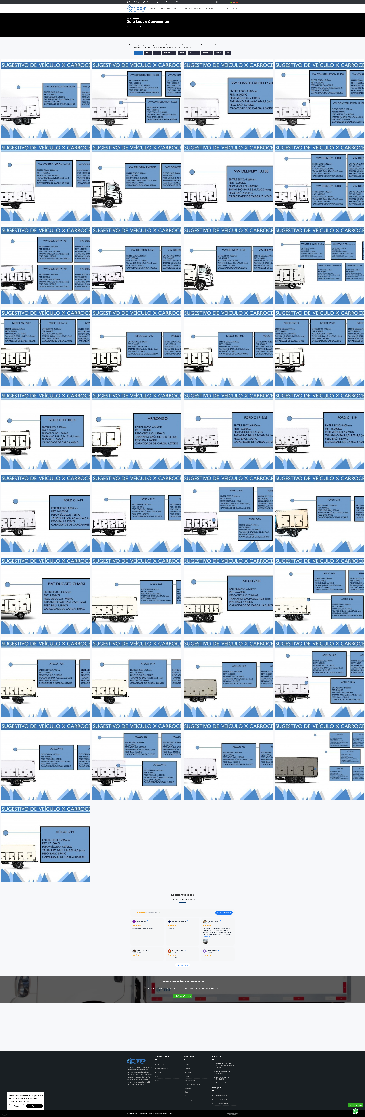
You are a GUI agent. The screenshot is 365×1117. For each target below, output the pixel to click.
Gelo (186, 1092)
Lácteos (187, 1076)
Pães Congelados (190, 1100)
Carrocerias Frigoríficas (169, 8)
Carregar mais (182, 965)
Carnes (187, 1065)
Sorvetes (188, 1088)
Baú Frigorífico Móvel (220, 1096)
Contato (234, 8)
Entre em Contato (183, 996)
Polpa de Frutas (190, 1096)
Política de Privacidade (22, 1101)
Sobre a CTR (153, 8)
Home (128, 27)
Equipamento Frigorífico (191, 8)
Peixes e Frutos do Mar (192, 1084)
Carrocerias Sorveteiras (221, 1103)
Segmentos (208, 8)
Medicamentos (190, 1080)
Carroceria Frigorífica (220, 1099)
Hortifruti (188, 1072)
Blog (227, 8)
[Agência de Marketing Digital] (232, 1113)
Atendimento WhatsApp (223, 1083)
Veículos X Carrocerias (164, 1072)
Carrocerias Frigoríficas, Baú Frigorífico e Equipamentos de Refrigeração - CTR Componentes (158, 2)
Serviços (218, 8)
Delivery (187, 1069)
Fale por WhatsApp (223, 2)
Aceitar (34, 1106)
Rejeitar (16, 1106)
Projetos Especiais (162, 1069)
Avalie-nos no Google (224, 912)
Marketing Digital (147, 1114)
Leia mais (206, 937)
